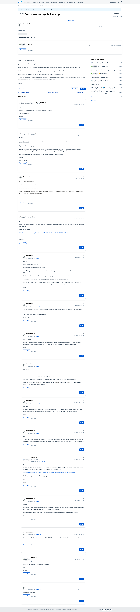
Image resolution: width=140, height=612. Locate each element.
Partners (61, 2)
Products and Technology (38, 2)
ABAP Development (22, 33)
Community (26, 2)
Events (66, 2)
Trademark (58, 609)
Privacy (30, 609)
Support (64, 609)
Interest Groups (33, 5)
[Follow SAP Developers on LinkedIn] (110, 609)
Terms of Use (36, 609)
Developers (54, 2)
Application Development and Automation (45, 5)
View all (93, 100)
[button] (116, 26)
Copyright (42, 609)
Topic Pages (80, 2)
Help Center (72, 2)
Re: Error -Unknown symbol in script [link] (69, 5)
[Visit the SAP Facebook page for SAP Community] (102, 609)
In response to (34, 258)
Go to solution (71, 20)
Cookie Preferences (72, 609)
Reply (81, 125)
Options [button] (121, 14)
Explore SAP (113, 2)
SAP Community (21, 5)
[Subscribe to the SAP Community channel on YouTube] (108, 609)
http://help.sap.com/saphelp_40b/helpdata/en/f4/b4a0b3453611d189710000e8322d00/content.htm (45, 232)
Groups (47, 2)
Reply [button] (82, 88)
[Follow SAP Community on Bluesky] (105, 609)
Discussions (58, 5)
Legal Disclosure (50, 609)
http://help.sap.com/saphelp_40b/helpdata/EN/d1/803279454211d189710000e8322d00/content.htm (49, 472)
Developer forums (56, 9)
